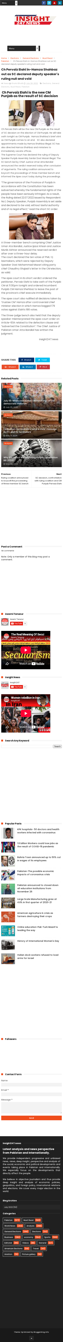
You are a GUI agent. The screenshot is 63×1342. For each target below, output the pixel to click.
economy (28, 1237)
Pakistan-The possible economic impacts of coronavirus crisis (35, 873)
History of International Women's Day (38, 941)
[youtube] (54, 3)
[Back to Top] (31, 1338)
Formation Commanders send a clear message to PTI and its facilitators (30, 431)
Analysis (8, 386)
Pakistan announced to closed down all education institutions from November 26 (37, 888)
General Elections (31, 58)
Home (4, 58)
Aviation (8, 1254)
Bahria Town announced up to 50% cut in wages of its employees (39, 859)
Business (8, 1237)
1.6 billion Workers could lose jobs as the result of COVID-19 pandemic (37, 845)
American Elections (13, 1248)
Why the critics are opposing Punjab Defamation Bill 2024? (31, 459)
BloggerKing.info (41, 1332)
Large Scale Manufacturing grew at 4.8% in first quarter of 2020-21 (37, 901)
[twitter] (49, 3)
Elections (15, 58)
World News (9, 1226)
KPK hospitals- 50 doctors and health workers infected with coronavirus (38, 831)
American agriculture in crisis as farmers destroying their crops (35, 915)
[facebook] (44, 3)
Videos (25, 1243)
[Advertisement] (31, 515)
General (42, 1243)
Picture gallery (28, 1254)
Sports (47, 1237)
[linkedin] (60, 3)
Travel (36, 1248)
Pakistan (5, 61)
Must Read (47, 58)
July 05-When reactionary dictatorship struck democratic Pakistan (29, 402)
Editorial (8, 1243)
